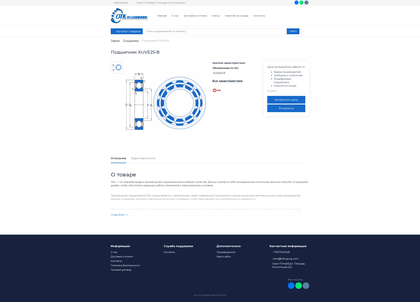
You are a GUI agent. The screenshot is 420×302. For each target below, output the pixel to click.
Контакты (259, 15)
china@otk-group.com (285, 258)
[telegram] (306, 2)
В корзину (286, 108)
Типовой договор (121, 269)
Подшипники (131, 40)
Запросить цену (286, 99)
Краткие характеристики (228, 62)
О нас (175, 15)
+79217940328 (120, 2)
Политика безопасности (125, 265)
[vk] (296, 2)
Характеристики (143, 158)
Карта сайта (224, 256)
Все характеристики (227, 80)
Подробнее (118, 214)
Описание (118, 158)
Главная (162, 15)
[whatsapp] (301, 2)
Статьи (216, 15)
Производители (226, 252)
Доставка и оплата (195, 15)
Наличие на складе (236, 15)
